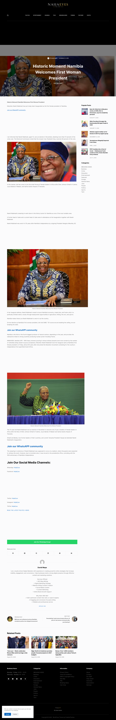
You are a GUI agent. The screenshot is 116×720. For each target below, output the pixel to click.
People (83, 185)
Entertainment (37, 15)
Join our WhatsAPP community (16, 110)
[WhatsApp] (60, 553)
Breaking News (64, 683)
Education (84, 173)
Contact (88, 674)
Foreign (73, 15)
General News (85, 181)
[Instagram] (16, 678)
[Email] (71, 553)
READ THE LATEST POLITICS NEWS (18, 510)
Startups (89, 685)
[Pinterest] (36, 553)
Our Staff (89, 676)
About (88, 672)
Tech (54, 15)
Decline (15, 714)
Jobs (82, 183)
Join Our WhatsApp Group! (42, 542)
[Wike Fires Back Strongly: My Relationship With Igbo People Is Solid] (84, 124)
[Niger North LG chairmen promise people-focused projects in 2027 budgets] (42, 642)
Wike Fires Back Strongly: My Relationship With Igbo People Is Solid (99, 123)
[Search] (7, 15)
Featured (80, 15)
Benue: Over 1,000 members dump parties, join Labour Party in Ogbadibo (65, 653)
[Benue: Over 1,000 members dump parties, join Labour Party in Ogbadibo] (66, 642)
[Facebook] (13, 553)
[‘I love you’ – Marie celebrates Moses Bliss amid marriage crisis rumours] (18, 642)
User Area (63, 685)
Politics (27, 15)
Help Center (90, 678)
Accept (7, 714)
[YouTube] (21, 678)
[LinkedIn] (48, 553)
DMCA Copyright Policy (67, 676)
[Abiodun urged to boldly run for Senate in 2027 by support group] (84, 134)
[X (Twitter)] (25, 553)
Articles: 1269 (42, 606)
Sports (89, 15)
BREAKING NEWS (63, 15)
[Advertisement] (55, 34)
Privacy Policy (64, 672)
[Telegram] (25, 678)
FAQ (61, 681)
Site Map (62, 678)
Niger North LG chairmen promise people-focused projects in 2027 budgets (41, 653)
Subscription (90, 683)
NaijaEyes (17, 467)
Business (47, 15)
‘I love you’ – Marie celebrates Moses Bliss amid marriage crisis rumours (17, 653)
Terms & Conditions (66, 674)
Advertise (89, 681)
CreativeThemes (69, 717)
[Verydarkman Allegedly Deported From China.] (84, 143)
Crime (83, 171)
